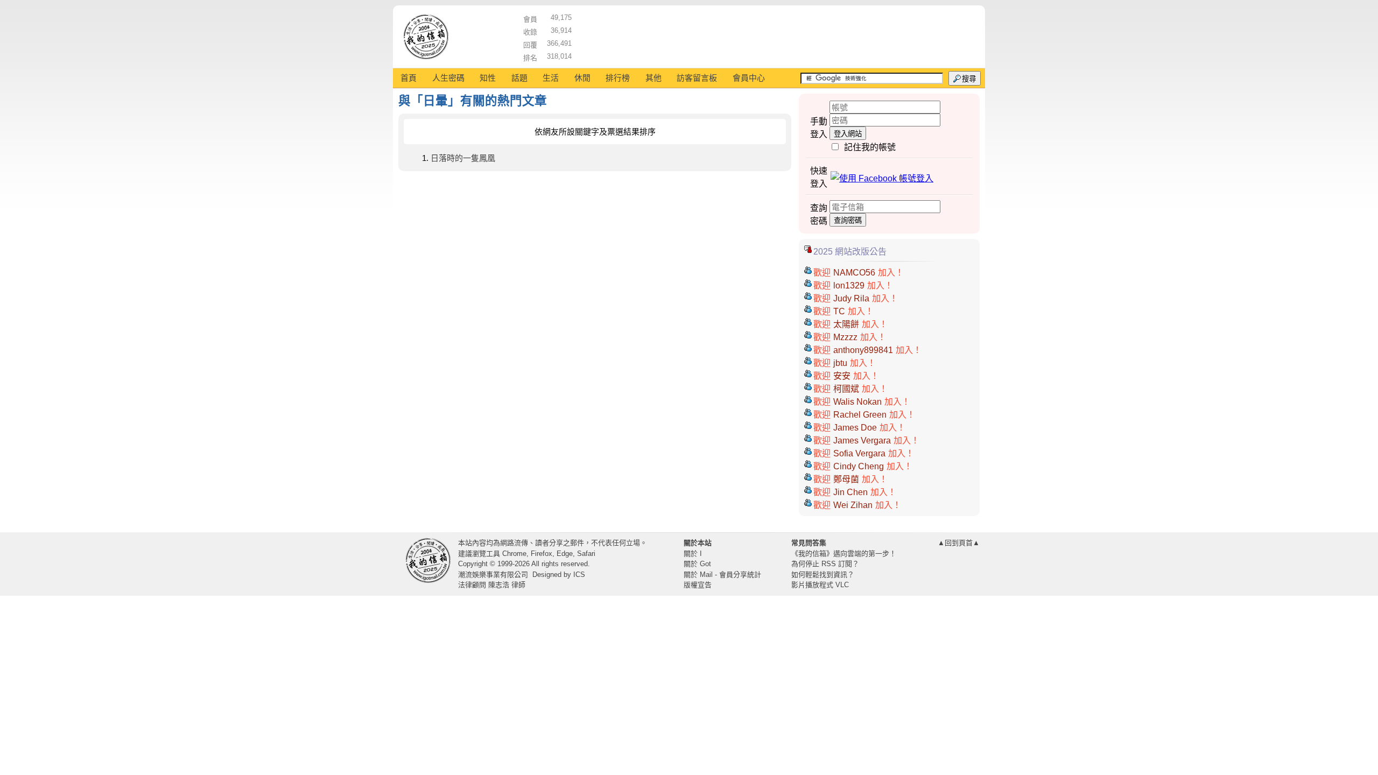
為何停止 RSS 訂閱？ (825, 564)
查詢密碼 (848, 220)
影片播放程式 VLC (820, 585)
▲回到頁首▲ (959, 543)
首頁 (408, 77)
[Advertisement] (776, 35)
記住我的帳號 (870, 147)
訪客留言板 (697, 77)
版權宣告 (698, 585)
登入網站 (848, 134)
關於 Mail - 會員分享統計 (722, 574)
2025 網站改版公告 (850, 251)
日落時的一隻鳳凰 (463, 158)
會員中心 (749, 77)
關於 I (693, 553)
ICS (579, 574)
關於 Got (697, 564)
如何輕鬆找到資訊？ (822, 574)
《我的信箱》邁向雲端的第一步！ (843, 553)
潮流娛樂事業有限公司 (493, 574)
